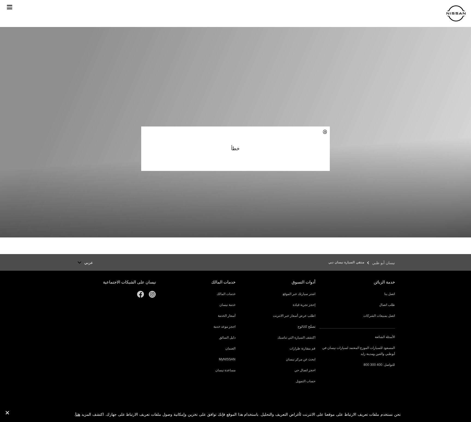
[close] (7, 413)
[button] (9, 7)
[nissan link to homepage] (456, 13)
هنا (77, 414)
